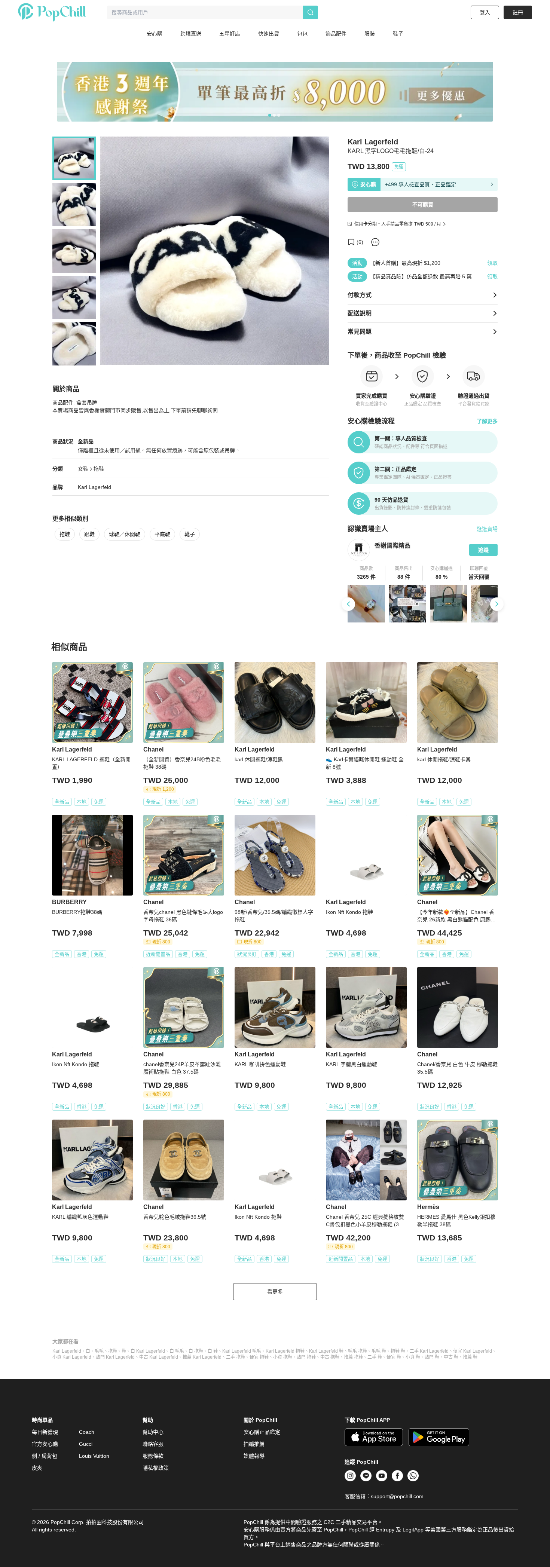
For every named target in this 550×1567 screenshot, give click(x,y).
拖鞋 (99, 469)
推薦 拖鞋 (353, 1357)
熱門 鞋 (432, 1357)
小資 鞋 (413, 1357)
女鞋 (83, 469)
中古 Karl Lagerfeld (158, 1357)
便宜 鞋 (393, 1357)
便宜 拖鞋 (259, 1357)
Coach (86, 1432)
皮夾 (37, 1468)
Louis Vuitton (94, 1456)
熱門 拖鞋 (306, 1357)
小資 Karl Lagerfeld (71, 1357)
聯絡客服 (153, 1444)
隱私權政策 (156, 1468)
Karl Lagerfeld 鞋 (326, 1351)
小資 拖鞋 (282, 1357)
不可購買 (422, 205)
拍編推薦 (254, 1444)
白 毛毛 (176, 1351)
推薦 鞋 (470, 1357)
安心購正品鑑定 (262, 1432)
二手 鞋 (374, 1357)
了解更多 (487, 421)
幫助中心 (153, 1432)
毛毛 (99, 1351)
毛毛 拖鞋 (357, 1351)
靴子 (189, 534)
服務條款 (153, 1456)
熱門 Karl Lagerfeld (115, 1357)
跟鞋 (89, 534)
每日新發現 (45, 1432)
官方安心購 (45, 1444)
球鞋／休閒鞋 (124, 534)
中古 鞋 (451, 1357)
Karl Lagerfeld (94, 487)
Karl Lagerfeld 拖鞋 (285, 1351)
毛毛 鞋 (379, 1351)
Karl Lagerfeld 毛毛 (241, 1351)
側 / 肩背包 (44, 1456)
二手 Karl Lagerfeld (429, 1351)
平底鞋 (162, 534)
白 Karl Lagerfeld (148, 1351)
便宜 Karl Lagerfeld (472, 1351)
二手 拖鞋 (235, 1357)
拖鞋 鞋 (398, 1351)
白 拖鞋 (196, 1351)
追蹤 (483, 550)
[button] (366, 573)
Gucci (85, 1444)
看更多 (275, 1292)
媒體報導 (254, 1456)
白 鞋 (213, 1351)
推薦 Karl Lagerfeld (202, 1357)
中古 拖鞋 (329, 1357)
